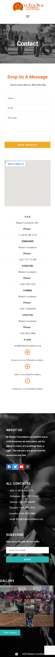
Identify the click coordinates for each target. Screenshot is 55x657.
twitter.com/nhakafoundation (27, 374)
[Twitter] (15, 467)
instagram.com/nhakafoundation (27, 388)
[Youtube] (21, 467)
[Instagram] (27, 467)
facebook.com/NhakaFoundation (27, 360)
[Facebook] (9, 467)
